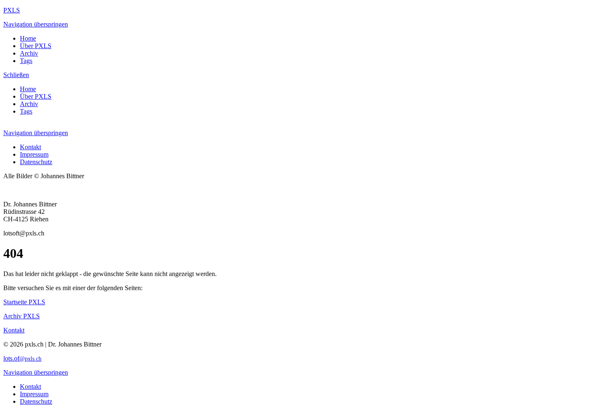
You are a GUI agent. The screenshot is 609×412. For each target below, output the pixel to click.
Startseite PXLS (24, 301)
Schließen (16, 74)
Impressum (34, 154)
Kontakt (30, 146)
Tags (26, 60)
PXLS (11, 10)
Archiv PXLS (21, 316)
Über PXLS (35, 45)
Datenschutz (36, 161)
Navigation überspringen (35, 24)
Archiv (29, 53)
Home (28, 38)
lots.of (22, 358)
